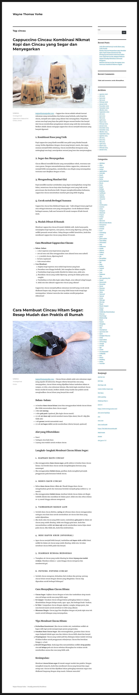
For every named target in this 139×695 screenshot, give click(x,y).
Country (101, 207)
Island (101, 254)
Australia (102, 173)
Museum (102, 288)
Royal (101, 320)
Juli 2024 (102, 138)
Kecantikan (102, 258)
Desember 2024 (104, 128)
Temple (101, 344)
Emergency (102, 225)
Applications (103, 171)
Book (101, 185)
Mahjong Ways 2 (103, 401)
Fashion (101, 227)
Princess (102, 314)
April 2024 (102, 144)
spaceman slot (103, 332)
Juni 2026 (102, 98)
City (100, 203)
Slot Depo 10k (102, 385)
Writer (101, 361)
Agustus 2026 (103, 94)
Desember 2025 (104, 106)
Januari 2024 (103, 149)
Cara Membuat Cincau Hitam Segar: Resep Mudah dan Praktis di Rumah (48, 312)
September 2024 (104, 134)
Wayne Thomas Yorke (28, 14)
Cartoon (101, 195)
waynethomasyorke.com (44, 113)
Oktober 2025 (103, 110)
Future (101, 234)
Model (101, 280)
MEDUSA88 (101, 432)
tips (100, 347)
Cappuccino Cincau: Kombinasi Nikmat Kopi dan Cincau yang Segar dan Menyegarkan (51, 44)
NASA (101, 292)
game (101, 236)
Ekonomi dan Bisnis (105, 223)
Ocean (101, 298)
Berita (101, 179)
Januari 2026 (103, 104)
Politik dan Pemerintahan (107, 312)
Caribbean (102, 193)
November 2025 (104, 108)
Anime (101, 169)
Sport (101, 334)
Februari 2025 (103, 124)
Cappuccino (16, 118)
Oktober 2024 (103, 132)
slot (99, 417)
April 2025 (102, 120)
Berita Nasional (104, 181)
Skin (100, 328)
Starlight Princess (104, 336)
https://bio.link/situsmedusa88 (107, 429)
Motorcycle (102, 282)
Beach (101, 175)
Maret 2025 (102, 122)
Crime (101, 209)
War (100, 355)
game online (103, 238)
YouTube (102, 363)
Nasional (102, 294)
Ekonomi (102, 221)
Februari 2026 (103, 102)
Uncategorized (17, 116)
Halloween (102, 246)
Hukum (101, 252)
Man (100, 276)
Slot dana (100, 393)
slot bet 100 (101, 377)
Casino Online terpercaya (105, 389)
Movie (101, 286)
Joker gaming (102, 397)
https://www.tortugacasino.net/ (107, 409)
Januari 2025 (103, 126)
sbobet (100, 436)
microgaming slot (104, 278)
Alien (101, 165)
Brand (101, 187)
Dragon (101, 215)
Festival (101, 229)
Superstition (103, 340)
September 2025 (104, 112)
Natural (101, 296)
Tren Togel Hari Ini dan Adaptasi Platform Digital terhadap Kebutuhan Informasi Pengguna (112, 58)
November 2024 (104, 130)
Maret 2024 (102, 146)
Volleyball (102, 353)
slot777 (100, 405)
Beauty (101, 177)
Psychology (102, 316)
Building (101, 191)
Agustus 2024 (103, 136)
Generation (102, 242)
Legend (101, 268)
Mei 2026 (102, 100)
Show (101, 326)
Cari (99, 30)
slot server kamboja (104, 413)
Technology (103, 342)
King (100, 264)
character (102, 199)
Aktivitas (102, 163)
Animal (101, 167)
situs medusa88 (102, 425)
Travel (101, 349)
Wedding (102, 359)
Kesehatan (102, 260)
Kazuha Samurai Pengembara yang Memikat (112, 50)
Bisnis (101, 183)
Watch (101, 357)
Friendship (102, 232)
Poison (101, 308)
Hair (100, 244)
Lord (100, 270)
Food (100, 231)
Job (100, 256)
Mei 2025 (102, 118)
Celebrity (102, 197)
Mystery (101, 290)
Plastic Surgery (103, 306)
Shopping (102, 324)
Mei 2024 (102, 142)
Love (100, 272)
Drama (101, 217)
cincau (20, 120)
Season (101, 322)
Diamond (102, 213)
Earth (101, 219)
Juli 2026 (102, 96)
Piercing (101, 302)
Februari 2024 (103, 148)
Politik (101, 310)
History (101, 250)
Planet (101, 304)
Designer (102, 211)
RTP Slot (100, 381)
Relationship (103, 318)
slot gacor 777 (102, 440)
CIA (100, 201)
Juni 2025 (102, 116)
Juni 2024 (102, 140)
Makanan (102, 274)
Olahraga (102, 300)
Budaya (101, 189)
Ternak (101, 346)
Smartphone (103, 330)
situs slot (100, 421)
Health (101, 248)
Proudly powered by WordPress (37, 687)
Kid (100, 262)
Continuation (103, 205)
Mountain (102, 284)
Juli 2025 (102, 114)
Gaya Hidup (102, 240)
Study (101, 338)
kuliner (101, 266)
